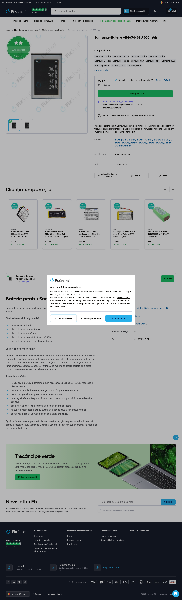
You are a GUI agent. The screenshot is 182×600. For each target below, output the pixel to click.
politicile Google (123, 297)
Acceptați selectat (63, 318)
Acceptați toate (118, 318)
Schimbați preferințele (91, 318)
